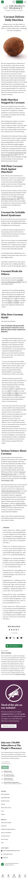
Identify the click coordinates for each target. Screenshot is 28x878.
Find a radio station (6, 807)
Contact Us (4, 826)
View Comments (15, 646)
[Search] (14, 2)
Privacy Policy (4, 839)
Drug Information (5, 797)
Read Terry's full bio (20, 674)
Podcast (3, 804)
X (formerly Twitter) (8, 854)
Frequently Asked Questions (8, 829)
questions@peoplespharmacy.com (11, 850)
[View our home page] (2, 2)
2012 (11, 491)
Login (25, 2)
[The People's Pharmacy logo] (14, 7)
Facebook (5, 857)
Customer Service (5, 836)
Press (2, 842)
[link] (6, 638)
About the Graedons (6, 822)
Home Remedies (5, 794)
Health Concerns (5, 801)
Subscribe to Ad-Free (9, 726)
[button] (21, 638)
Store (2, 811)
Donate (3, 814)
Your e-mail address (5, 761)
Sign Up (5, 767)
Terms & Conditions (6, 832)
